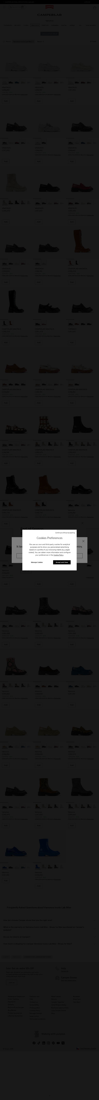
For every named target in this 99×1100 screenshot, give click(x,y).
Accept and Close (62, 562)
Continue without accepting (65, 533)
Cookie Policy (58, 555)
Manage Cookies (37, 562)
